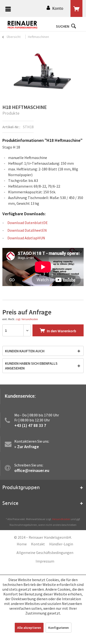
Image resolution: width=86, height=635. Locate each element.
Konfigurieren (58, 627)
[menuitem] (7, 9)
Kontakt (38, 544)
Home (22, 544)
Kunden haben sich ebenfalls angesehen (31, 365)
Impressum (45, 561)
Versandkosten (61, 519)
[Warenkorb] (76, 8)
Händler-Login (61, 544)
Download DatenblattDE (27, 222)
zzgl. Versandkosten (27, 319)
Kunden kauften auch (24, 350)
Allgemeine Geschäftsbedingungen (44, 552)
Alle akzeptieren (29, 627)
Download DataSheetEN (27, 230)
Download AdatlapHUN (26, 238)
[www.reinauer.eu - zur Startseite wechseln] (23, 25)
